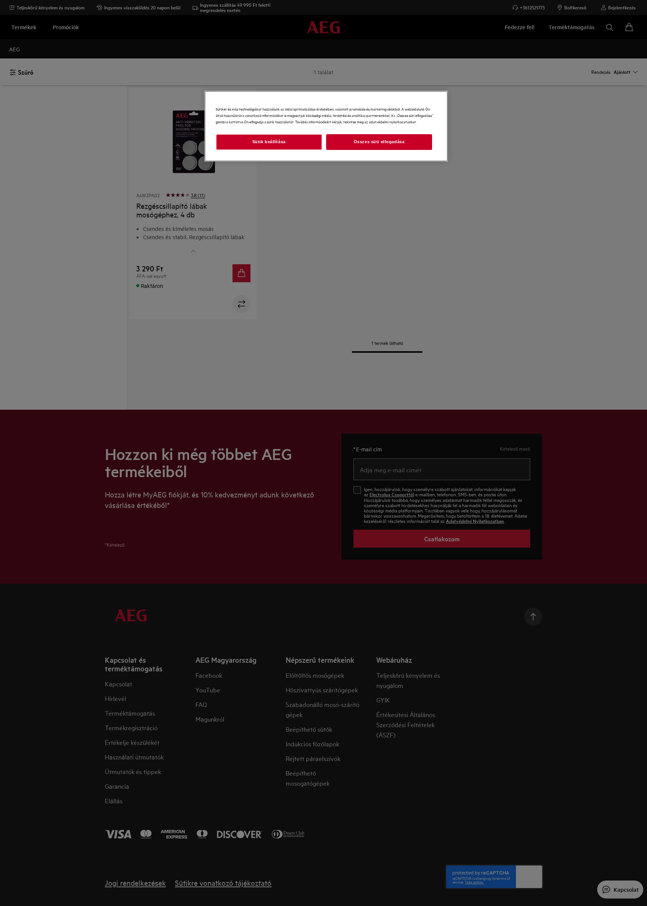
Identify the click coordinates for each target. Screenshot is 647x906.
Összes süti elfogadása (379, 141)
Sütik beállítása (269, 141)
